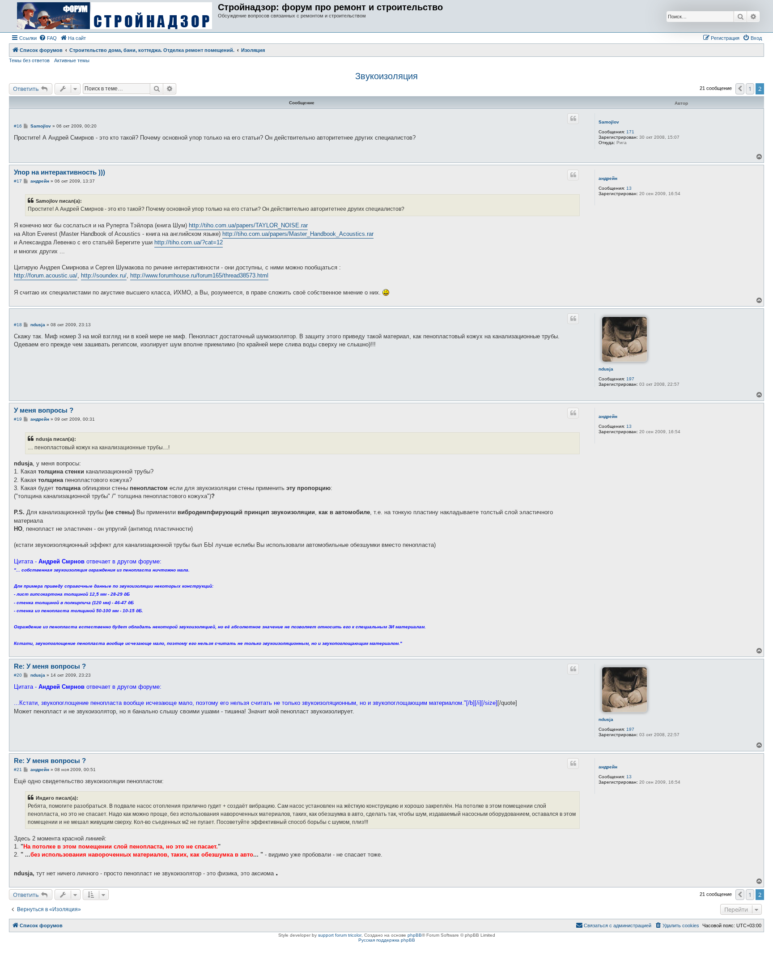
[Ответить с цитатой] (573, 118)
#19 (18, 419)
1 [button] (750, 89)
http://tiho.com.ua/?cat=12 (188, 242)
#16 (18, 126)
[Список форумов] (114, 16)
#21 (18, 769)
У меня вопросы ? (43, 410)
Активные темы (71, 60)
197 (630, 378)
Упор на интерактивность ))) (59, 172)
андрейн (608, 178)
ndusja (606, 369)
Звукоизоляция (386, 76)
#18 (18, 324)
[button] (739, 88)
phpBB (415, 935)
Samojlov (609, 121)
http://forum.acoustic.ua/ (45, 275)
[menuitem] (48, 38)
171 (630, 131)
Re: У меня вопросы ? (50, 666)
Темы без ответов (29, 60)
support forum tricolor (339, 935)
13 (629, 188)
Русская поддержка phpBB (386, 940)
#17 (18, 181)
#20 (18, 675)
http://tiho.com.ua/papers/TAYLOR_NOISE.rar (248, 225)
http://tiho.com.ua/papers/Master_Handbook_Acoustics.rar (298, 233)
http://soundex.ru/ (104, 275)
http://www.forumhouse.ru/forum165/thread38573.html (199, 275)
